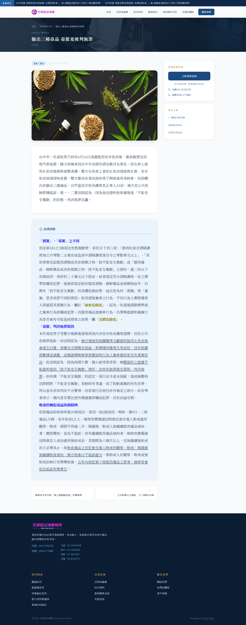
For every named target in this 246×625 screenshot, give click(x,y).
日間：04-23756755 (42, 545)
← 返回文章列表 (176, 117)
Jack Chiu (209, 618)
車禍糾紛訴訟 (39, 604)
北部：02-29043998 (71, 545)
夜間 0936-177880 (181, 94)
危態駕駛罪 (80, 247)
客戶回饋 (162, 593)
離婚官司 (37, 582)
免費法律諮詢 (175, 132)
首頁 (108, 12)
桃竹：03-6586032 (70, 549)
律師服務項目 (175, 125)
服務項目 (152, 12)
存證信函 (99, 599)
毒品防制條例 (56, 411)
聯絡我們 (206, 12)
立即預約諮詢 (189, 76)
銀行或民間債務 (40, 599)
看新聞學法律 (170, 12)
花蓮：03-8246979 (70, 558)
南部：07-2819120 (70, 554)
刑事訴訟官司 (39, 593)
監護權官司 (38, 587)
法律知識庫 (122, 12)
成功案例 (138, 12)
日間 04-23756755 (181, 89)
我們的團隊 (188, 12)
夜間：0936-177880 (42, 551)
